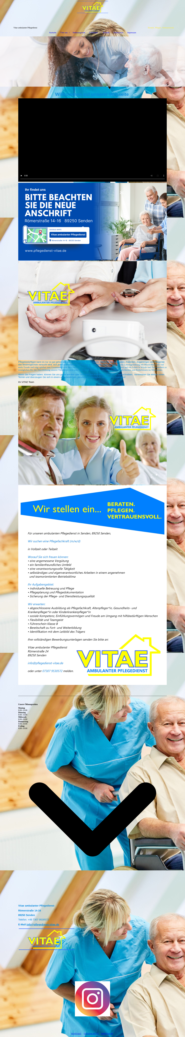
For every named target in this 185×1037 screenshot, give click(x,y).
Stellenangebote (79, 33)
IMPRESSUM (107, 1034)
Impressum (131, 33)
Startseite (52, 33)
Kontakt (106, 33)
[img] (92, 13)
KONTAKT (76, 1034)
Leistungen (93, 33)
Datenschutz (118, 33)
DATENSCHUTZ (91, 1034)
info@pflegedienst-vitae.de (43, 924)
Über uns (64, 33)
